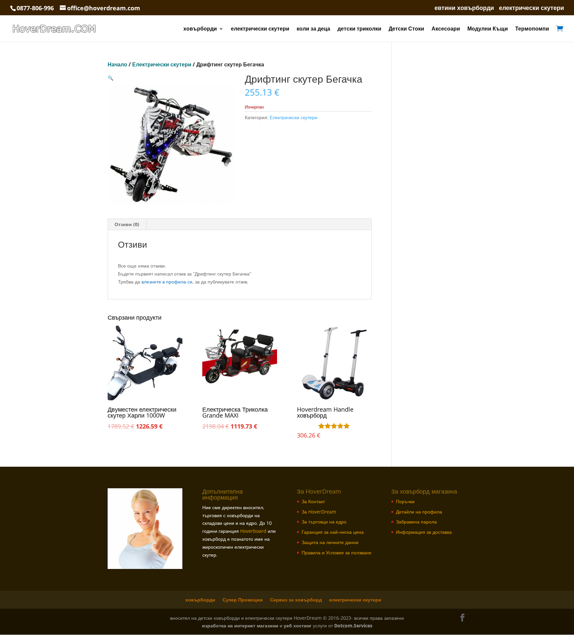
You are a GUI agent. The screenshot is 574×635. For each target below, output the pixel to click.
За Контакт (313, 501)
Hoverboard (253, 531)
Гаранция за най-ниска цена (333, 532)
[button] (110, 78)
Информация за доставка (424, 532)
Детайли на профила (419, 512)
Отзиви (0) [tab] (127, 224)
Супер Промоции (243, 599)
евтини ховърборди (464, 8)
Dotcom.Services (353, 625)
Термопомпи (532, 29)
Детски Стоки (406, 29)
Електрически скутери (161, 64)
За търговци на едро (324, 521)
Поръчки (405, 501)
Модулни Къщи (487, 29)
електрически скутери (531, 8)
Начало (117, 64)
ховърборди (200, 29)
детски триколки (359, 29)
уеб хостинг (298, 625)
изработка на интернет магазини (240, 625)
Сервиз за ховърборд (296, 599)
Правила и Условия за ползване (336, 552)
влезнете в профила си (167, 281)
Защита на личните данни (330, 542)
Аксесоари (445, 29)
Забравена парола (416, 521)
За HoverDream (319, 512)
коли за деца (313, 29)
